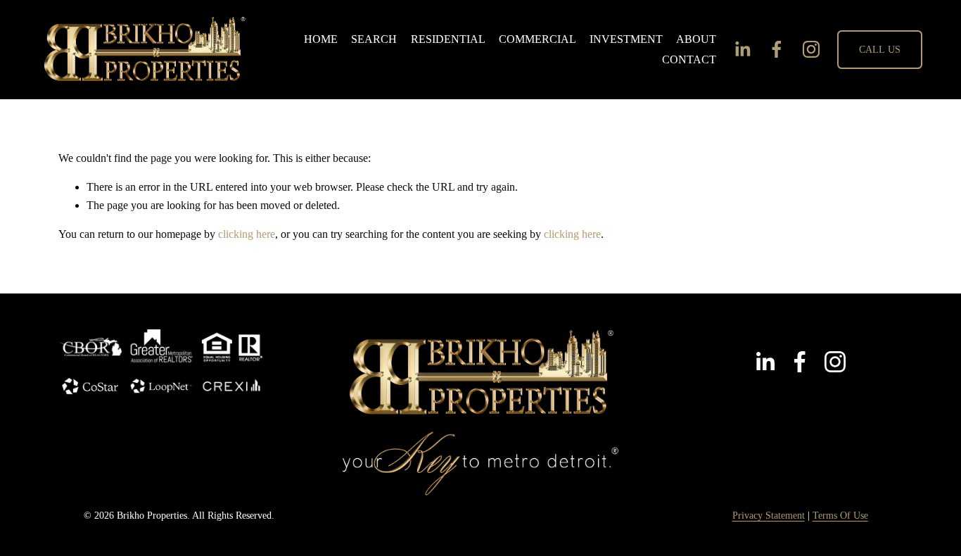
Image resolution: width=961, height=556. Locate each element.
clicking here (246, 234)
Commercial (537, 39)
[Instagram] (811, 49)
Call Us (880, 49)
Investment (626, 39)
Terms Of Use (840, 515)
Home (321, 39)
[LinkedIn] (742, 49)
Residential (448, 39)
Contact (689, 59)
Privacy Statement (768, 515)
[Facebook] (776, 49)
